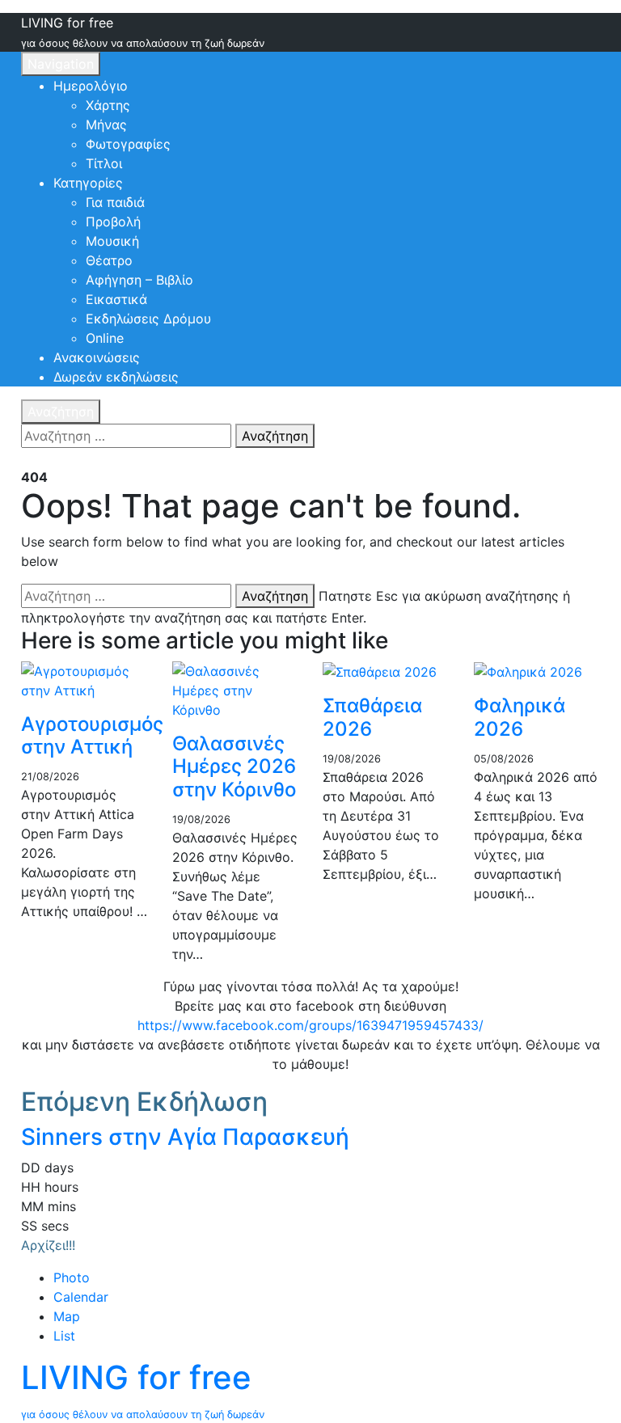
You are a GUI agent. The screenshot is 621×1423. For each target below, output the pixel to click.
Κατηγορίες (88, 183)
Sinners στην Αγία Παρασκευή (185, 1137)
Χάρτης (108, 105)
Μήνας (106, 124)
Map (66, 1316)
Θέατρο (109, 260)
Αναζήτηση (60, 411)
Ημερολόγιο (90, 86)
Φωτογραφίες (128, 144)
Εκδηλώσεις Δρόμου (148, 318)
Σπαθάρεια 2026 (372, 717)
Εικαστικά (116, 299)
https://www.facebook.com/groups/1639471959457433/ (310, 1025)
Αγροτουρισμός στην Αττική (92, 735)
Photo (71, 1277)
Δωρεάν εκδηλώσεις (116, 377)
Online (105, 338)
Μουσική (112, 241)
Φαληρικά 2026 (519, 717)
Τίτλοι (104, 163)
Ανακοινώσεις (96, 357)
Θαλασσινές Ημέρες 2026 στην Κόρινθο (234, 767)
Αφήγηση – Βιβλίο (139, 280)
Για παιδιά (115, 202)
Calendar (80, 1297)
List (64, 1336)
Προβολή (113, 221)
